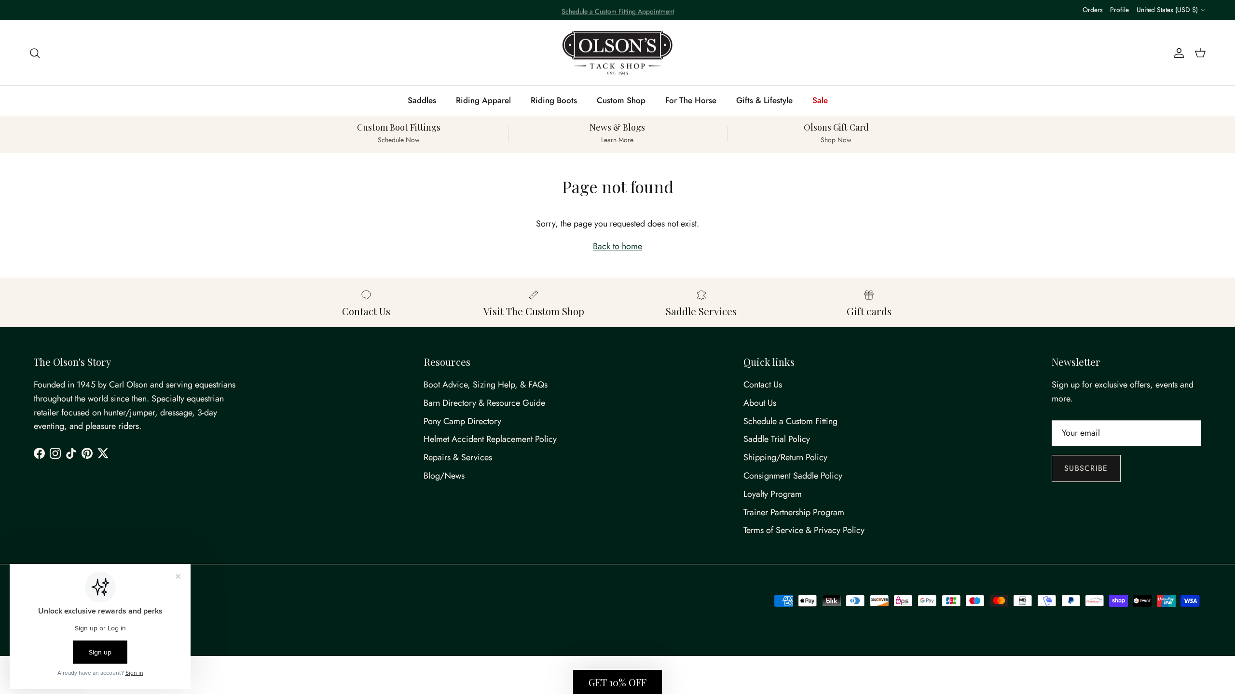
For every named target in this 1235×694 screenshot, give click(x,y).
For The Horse (690, 100)
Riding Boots (554, 100)
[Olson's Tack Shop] (617, 53)
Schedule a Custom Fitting (790, 421)
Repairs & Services (458, 457)
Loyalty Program (772, 494)
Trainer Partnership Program (793, 512)
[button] (617, 682)
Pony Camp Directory (462, 421)
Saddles (422, 100)
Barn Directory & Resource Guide (484, 403)
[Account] (1177, 53)
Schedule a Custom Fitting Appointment (618, 10)
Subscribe (1086, 468)
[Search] (35, 53)
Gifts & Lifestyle (764, 100)
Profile (1119, 9)
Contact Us (762, 384)
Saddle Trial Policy (776, 439)
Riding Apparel (483, 100)
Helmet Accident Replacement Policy (490, 439)
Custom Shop (621, 100)
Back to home (617, 246)
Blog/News (444, 475)
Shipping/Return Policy (785, 457)
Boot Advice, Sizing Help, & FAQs (486, 384)
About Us (759, 403)
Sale (820, 100)
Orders (1093, 9)
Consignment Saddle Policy (792, 475)
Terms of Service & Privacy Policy (803, 530)
